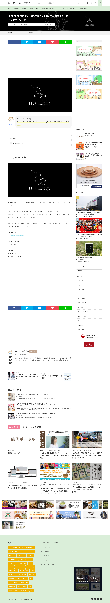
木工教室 (25, 578)
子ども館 (24, 574)
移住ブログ (81, 329)
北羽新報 (91, 484)
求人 (79, 320)
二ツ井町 (22, 571)
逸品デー (11, 590)
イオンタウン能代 (13, 551)
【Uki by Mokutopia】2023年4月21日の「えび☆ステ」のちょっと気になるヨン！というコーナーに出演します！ (55, 491)
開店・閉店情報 (88, 216)
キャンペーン (12, 555)
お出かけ (80, 307)
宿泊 (30, 574)
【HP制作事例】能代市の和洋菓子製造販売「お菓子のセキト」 (35, 404)
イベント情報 (81, 294)
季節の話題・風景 (83, 303)
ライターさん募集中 (48, 547)
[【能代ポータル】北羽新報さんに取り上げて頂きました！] (11, 397)
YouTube (80, 325)
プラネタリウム (18, 563)
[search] (101, 41)
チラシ (21, 559)
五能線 (85, 450)
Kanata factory (34, 24)
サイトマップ (46, 560)
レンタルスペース (19, 567)
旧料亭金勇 (11, 578)
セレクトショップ (42, 24)
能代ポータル (18, 599)
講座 (59, 450)
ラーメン (11, 567)
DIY (10, 547)
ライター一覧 (46, 551)
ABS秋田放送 (44, 484)
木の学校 (18, 578)
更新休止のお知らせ (90, 133)
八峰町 (32, 571)
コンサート (30, 555)
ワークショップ (30, 567)
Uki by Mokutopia (16, 143)
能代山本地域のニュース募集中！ (51, 8)
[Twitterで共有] (27, 42)
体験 (27, 571)
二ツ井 (16, 571)
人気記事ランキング (34, 8)
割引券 (10, 574)
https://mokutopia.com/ (16, 235)
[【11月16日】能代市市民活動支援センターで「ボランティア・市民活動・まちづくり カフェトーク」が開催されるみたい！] (80, 146)
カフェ (32, 551)
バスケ (81, 450)
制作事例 (25, 482)
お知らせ (26, 24)
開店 (32, 590)
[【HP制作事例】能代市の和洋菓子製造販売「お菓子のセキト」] (11, 407)
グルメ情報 (87, 261)
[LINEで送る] (65, 42)
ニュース (87, 238)
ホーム (9, 8)
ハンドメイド (28, 559)
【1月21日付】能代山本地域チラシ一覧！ (51, 376)
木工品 (48, 24)
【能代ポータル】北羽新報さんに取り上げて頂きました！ (34, 394)
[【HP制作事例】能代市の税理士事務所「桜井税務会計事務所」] (11, 416)
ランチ (30, 563)
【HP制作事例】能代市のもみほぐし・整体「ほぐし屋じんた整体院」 (22, 487)
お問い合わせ (83, 8)
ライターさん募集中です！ (70, 8)
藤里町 (24, 586)
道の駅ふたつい (25, 590)
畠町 (10, 582)
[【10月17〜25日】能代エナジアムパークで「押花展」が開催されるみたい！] (80, 156)
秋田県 (22, 582)
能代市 (52, 24)
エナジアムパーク (24, 551)
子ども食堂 (17, 574)
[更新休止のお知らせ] (80, 136)
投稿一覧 (32, 351)
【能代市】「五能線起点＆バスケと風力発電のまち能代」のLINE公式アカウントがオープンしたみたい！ (87, 455)
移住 (27, 582)
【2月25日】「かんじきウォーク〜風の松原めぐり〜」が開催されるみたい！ (27, 375)
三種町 (10, 571)
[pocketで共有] (52, 42)
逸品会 (17, 590)
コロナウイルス (21, 555)
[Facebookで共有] (14, 42)
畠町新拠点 (50, 450)
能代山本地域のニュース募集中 (50, 542)
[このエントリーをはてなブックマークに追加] (39, 42)
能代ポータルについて (20, 8)
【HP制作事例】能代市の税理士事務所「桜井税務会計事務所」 (35, 413)
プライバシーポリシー (48, 564)
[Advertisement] (40, 61)
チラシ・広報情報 (83, 312)
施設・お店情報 (82, 298)
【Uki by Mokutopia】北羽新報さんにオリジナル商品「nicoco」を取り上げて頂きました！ (86, 489)
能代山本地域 (12, 586)
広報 (34, 574)
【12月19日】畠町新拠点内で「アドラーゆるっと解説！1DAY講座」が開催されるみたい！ (54, 455)
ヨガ (25, 563)
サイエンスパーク (13, 559)
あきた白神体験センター (28, 547)
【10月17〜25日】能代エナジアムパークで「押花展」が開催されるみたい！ (93, 155)
